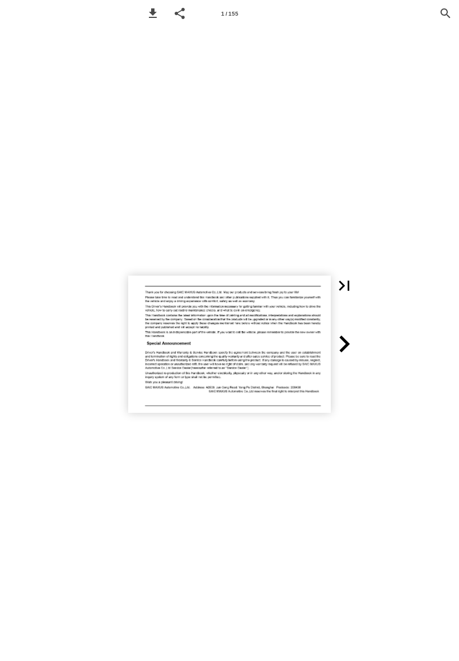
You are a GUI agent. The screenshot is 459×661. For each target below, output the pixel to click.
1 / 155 (229, 14)
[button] (152, 13)
